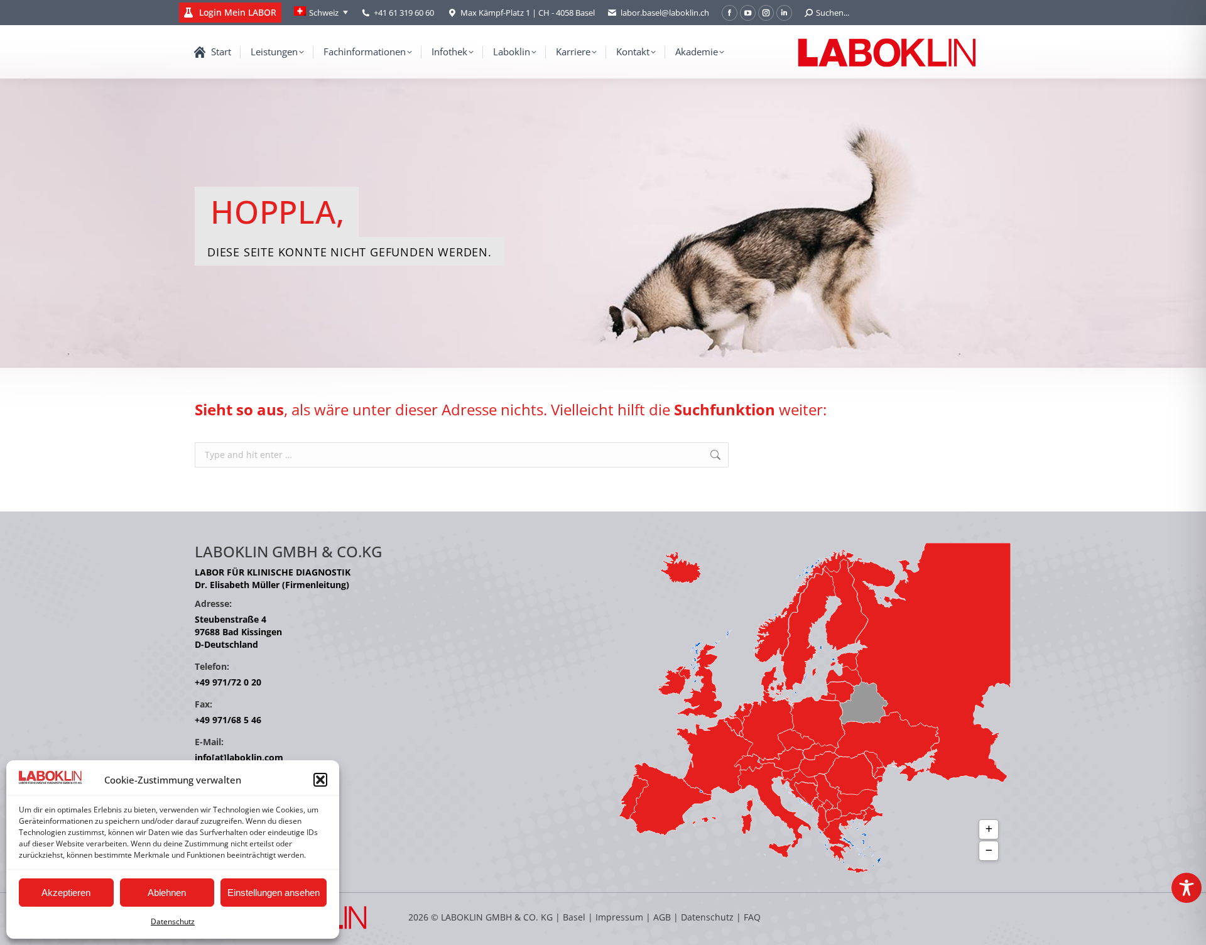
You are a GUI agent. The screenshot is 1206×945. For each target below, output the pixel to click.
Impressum (619, 917)
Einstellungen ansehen (273, 892)
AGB (663, 917)
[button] (320, 779)
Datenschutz (173, 921)
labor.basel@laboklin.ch (665, 12)
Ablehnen (167, 892)
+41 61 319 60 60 (404, 12)
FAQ (752, 917)
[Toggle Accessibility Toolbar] (1186, 887)
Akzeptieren (65, 892)
